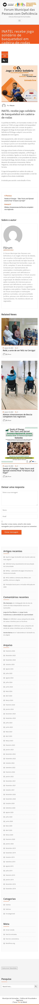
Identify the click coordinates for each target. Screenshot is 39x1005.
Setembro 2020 (10, 808)
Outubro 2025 (10, 664)
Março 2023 (9, 741)
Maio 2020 (9, 826)
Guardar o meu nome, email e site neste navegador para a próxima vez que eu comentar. (19, 525)
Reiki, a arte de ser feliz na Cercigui (19, 350)
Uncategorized (10, 914)
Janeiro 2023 (10, 750)
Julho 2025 (9, 673)
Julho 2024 (9, 682)
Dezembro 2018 (11, 884)
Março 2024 (9, 700)
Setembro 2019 (10, 862)
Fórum (12, 105)
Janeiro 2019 (10, 880)
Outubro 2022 (10, 763)
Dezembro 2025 (11, 655)
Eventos (8, 905)
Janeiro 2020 (10, 844)
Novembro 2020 (11, 799)
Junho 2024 (9, 687)
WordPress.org (10, 943)
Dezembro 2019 (11, 848)
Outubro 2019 (10, 857)
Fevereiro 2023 (10, 745)
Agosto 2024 (9, 678)
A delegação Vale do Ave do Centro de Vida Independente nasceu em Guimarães (17, 605)
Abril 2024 (9, 696)
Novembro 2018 (11, 888)
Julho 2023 (9, 723)
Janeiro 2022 (10, 776)
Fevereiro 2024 (10, 705)
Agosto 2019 (9, 866)
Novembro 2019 (11, 853)
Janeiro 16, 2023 (9, 348)
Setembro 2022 (10, 767)
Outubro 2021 (10, 790)
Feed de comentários (12, 939)
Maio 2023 (9, 732)
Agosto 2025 (9, 669)
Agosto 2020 (9, 812)
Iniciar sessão (10, 930)
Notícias (8, 909)
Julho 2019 (9, 871)
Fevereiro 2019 (10, 875)
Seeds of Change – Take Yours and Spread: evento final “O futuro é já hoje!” (18, 470)
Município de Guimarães (10, 998)
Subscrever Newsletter (9, 968)
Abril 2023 (9, 736)
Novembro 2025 (11, 660)
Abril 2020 (9, 830)
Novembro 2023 (11, 718)
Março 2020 (9, 835)
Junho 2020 (9, 821)
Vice (19, 1002)
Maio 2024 (9, 691)
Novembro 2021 (11, 785)
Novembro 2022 (11, 758)
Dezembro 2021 (11, 781)
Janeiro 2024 (10, 709)
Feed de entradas (11, 934)
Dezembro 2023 (11, 714)
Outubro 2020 (10, 803)
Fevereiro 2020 (10, 839)
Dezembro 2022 (11, 754)
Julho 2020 (9, 817)
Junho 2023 (9, 727)
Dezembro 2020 (11, 794)
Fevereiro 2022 (10, 772)
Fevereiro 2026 (10, 651)
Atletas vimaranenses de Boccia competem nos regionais (17, 415)
